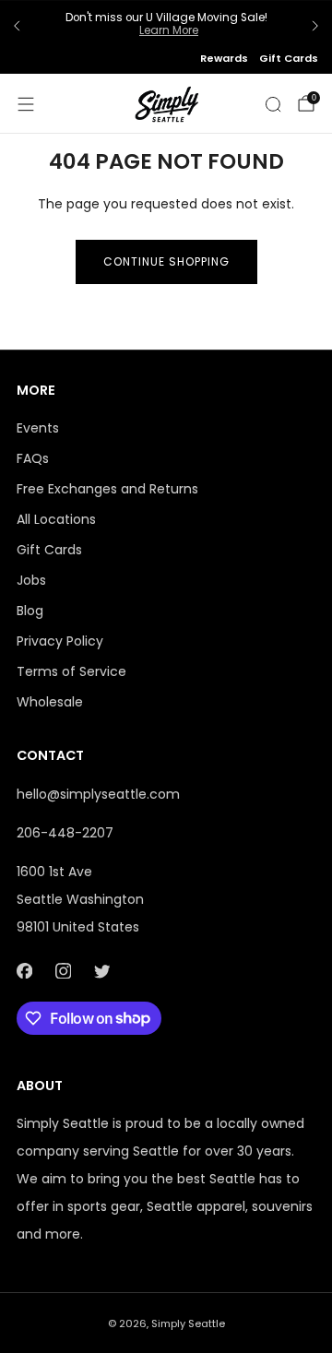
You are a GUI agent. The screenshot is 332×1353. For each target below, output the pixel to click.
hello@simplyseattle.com (98, 794)
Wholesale (50, 702)
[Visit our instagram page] (62, 971)
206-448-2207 (65, 833)
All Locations (56, 519)
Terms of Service (71, 671)
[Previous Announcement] (17, 26)
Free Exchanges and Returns (107, 489)
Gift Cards (288, 58)
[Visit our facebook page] (24, 971)
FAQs (33, 458)
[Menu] (26, 104)
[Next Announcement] (315, 26)
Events (38, 428)
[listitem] (166, 26)
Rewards (224, 58)
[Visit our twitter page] (101, 971)
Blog (30, 610)
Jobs (31, 580)
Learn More (168, 30)
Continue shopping (166, 261)
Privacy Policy (60, 641)
